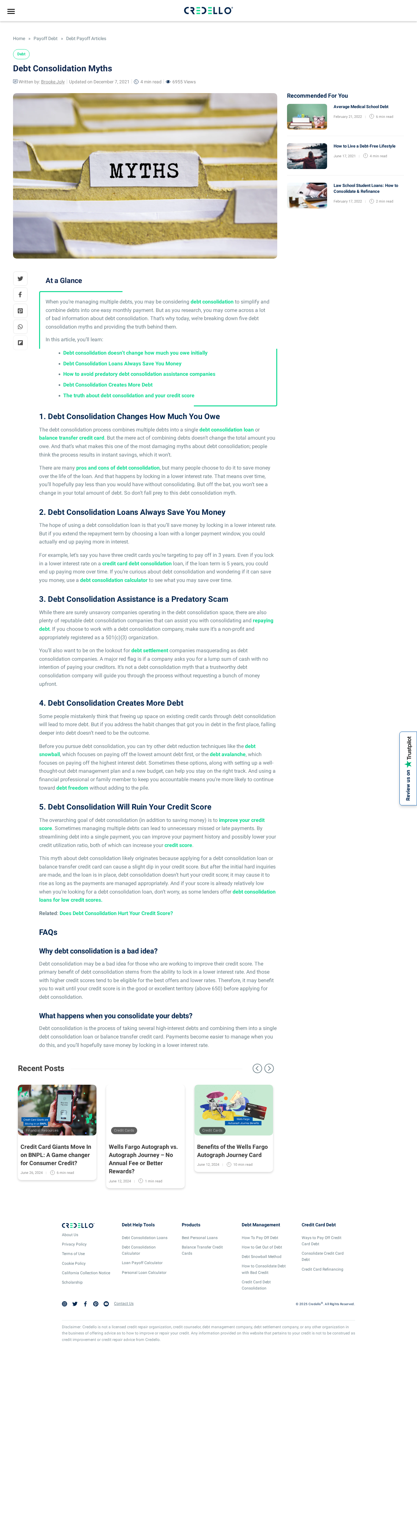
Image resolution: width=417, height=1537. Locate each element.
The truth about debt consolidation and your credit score (128, 395)
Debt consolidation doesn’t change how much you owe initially (135, 353)
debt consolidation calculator (114, 580)
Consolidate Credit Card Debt (323, 1256)
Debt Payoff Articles (85, 38)
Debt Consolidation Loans (144, 1237)
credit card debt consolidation (137, 563)
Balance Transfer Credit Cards (202, 1250)
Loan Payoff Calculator (142, 1263)
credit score (178, 845)
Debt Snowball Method (261, 1256)
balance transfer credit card (71, 438)
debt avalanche (228, 754)
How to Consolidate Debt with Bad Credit (264, 1269)
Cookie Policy (74, 1263)
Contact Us (124, 1303)
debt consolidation (212, 302)
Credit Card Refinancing (322, 1269)
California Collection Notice (86, 1273)
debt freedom (72, 788)
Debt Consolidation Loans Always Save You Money (122, 363)
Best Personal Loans (200, 1237)
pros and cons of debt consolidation (118, 468)
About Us (70, 1235)
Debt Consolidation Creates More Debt (107, 385)
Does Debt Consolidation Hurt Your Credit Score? (116, 913)
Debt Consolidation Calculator (139, 1250)
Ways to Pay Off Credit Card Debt (321, 1240)
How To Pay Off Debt (260, 1237)
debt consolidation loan (226, 430)
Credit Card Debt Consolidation (256, 1285)
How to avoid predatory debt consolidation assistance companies (139, 374)
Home (19, 38)
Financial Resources (42, 1130)
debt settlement (149, 650)
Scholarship (72, 1282)
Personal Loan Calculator (144, 1272)
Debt (21, 54)
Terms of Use (73, 1253)
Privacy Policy (74, 1244)
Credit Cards (124, 1130)
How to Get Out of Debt (262, 1247)
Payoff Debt (45, 38)
